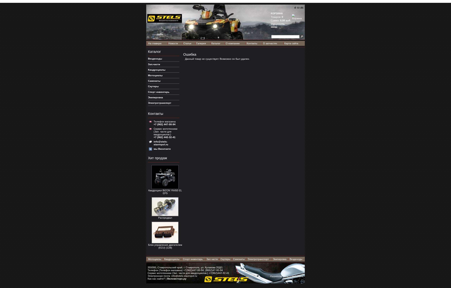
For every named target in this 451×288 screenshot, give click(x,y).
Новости (173, 43)
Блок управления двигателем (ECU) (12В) (165, 246)
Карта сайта (291, 43)
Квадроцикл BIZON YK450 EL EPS (165, 192)
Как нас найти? (156, 278)
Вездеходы (296, 259)
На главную (155, 43)
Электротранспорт (258, 259)
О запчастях (270, 43)
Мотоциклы (154, 259)
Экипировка (279, 259)
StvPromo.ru (297, 276)
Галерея (201, 43)
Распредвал (165, 217)
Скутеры (225, 259)
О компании (233, 43)
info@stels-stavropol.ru (184, 275)
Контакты (252, 43)
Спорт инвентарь (193, 259)
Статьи (187, 43)
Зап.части (212, 259)
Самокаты (239, 259)
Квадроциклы (172, 259)
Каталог (215, 43)
